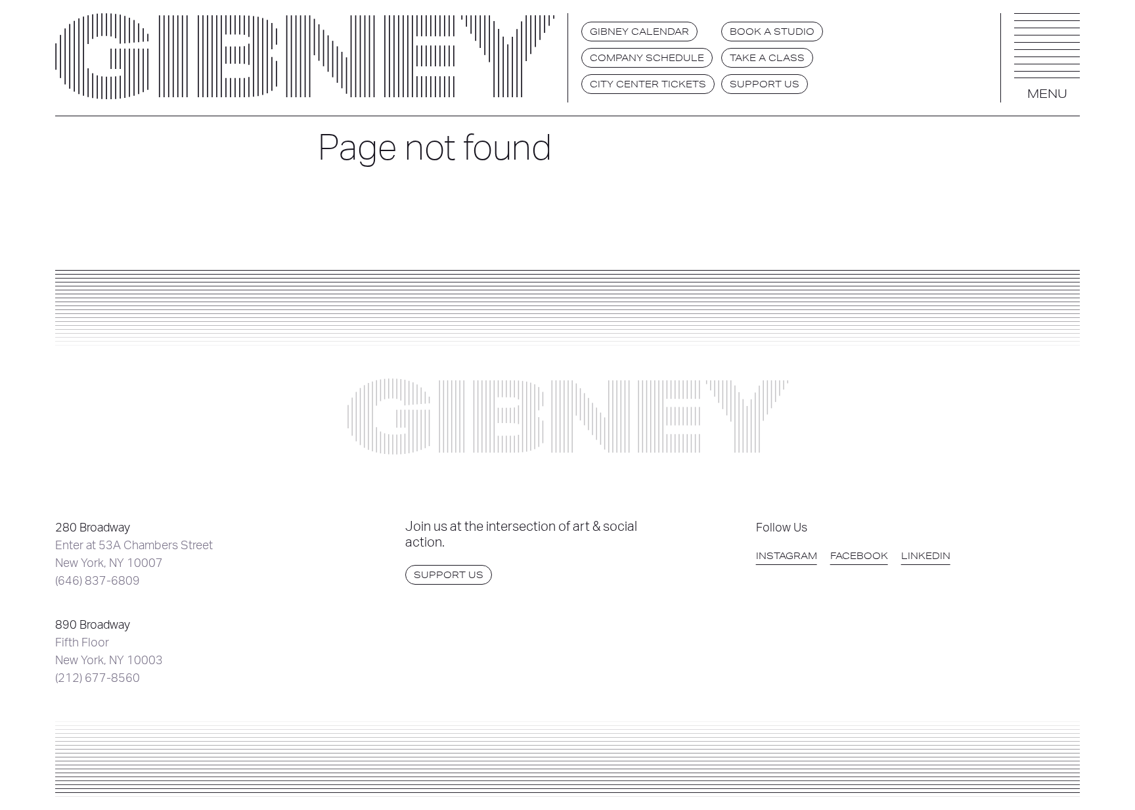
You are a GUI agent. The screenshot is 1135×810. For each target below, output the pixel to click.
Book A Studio (772, 31)
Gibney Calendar (639, 31)
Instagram (786, 556)
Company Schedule (647, 57)
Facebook (859, 556)
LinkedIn (925, 556)
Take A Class (767, 57)
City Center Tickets (648, 84)
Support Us (764, 84)
